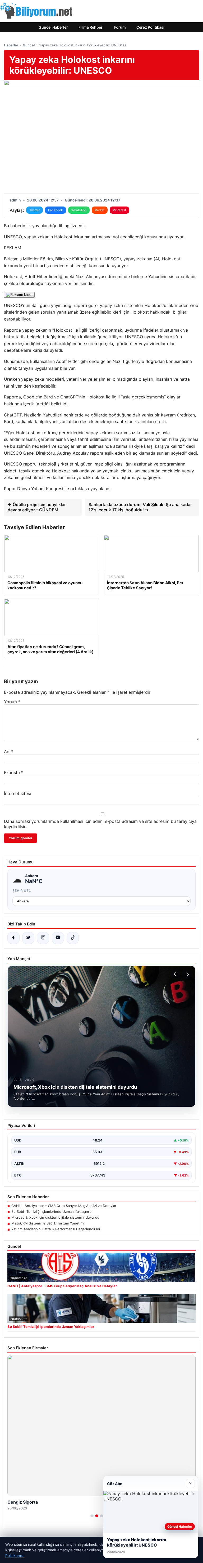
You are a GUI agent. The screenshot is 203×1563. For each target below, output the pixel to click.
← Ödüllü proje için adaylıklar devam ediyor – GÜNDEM (37, 507)
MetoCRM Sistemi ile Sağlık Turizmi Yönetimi (47, 1223)
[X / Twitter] (28, 938)
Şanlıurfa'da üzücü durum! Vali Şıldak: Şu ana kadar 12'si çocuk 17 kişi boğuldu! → (140, 507)
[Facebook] (13, 938)
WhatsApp (78, 210)
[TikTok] (73, 938)
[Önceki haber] (175, 974)
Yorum (12, 701)
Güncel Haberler (53, 27)
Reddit (99, 210)
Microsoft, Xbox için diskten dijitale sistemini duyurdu (55, 1217)
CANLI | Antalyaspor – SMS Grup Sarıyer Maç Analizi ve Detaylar (63, 1206)
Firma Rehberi (91, 27)
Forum (120, 27)
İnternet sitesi (17, 793)
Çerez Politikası (150, 27)
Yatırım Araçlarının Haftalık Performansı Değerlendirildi (55, 1229)
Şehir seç (21, 891)
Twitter (34, 210)
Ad (8, 751)
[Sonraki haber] (186, 974)
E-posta (13, 772)
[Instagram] (43, 938)
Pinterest (119, 210)
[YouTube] (58, 938)
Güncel (29, 45)
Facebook (55, 210)
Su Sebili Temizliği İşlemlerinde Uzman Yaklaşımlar (52, 1211)
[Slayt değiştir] (92, 1515)
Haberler (11, 45)
